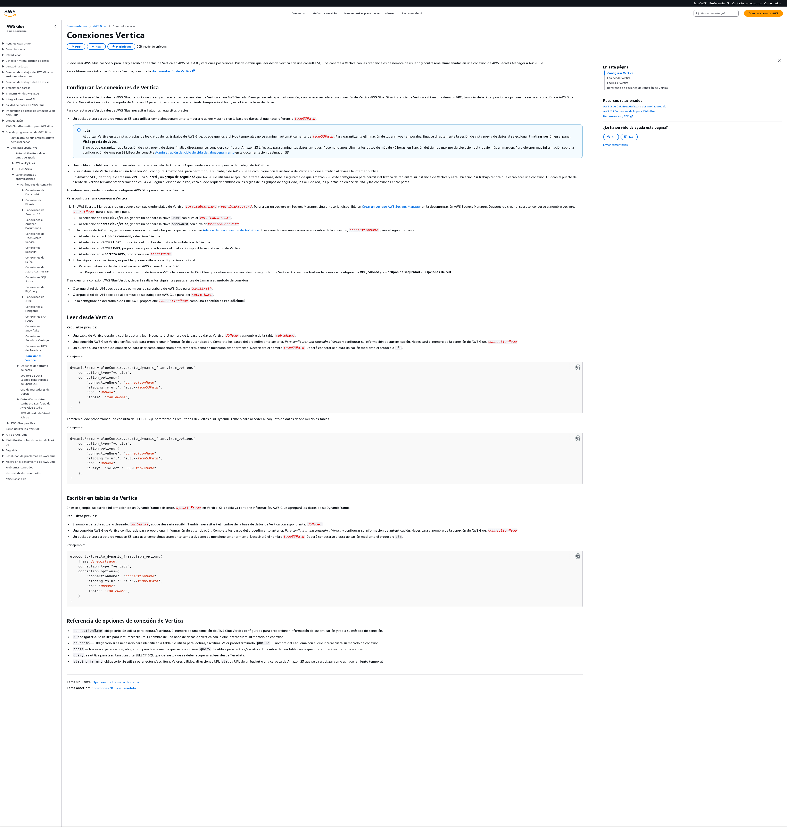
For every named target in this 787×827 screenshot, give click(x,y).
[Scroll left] (288, 13)
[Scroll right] (425, 13)
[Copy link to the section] (63, 87)
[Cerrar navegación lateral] (55, 26)
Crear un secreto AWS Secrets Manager (391, 206)
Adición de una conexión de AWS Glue (231, 230)
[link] (124, 26)
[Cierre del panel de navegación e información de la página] (779, 60)
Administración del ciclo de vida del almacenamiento (194, 152)
